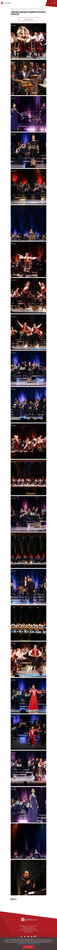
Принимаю (28, 947)
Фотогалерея (22, 8)
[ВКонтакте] (11, 899)
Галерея (16, 8)
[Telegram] (16, 899)
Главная (12, 8)
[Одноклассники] (14, 899)
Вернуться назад (28, 19)
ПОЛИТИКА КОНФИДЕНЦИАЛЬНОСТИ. (28, 929)
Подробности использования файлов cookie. (28, 943)
